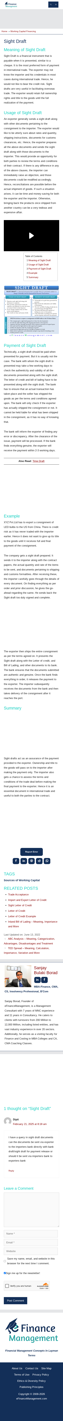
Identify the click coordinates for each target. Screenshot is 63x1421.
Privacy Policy (40, 1374)
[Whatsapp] (47, 861)
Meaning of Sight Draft (39, 260)
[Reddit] (39, 861)
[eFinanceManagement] (11, 4)
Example (32, 273)
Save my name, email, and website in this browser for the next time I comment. (31, 1261)
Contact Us (31, 1368)
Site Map (46, 1368)
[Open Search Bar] (50, 5)
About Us (17, 1368)
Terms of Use (21, 1374)
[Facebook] (16, 861)
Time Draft (38, 461)
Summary (33, 277)
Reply (11, 1170)
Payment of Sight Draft (39, 268)
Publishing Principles (31, 1387)
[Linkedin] (23, 861)
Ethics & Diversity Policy (31, 1380)
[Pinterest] (31, 861)
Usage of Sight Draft (38, 264)
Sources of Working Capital (22, 880)
